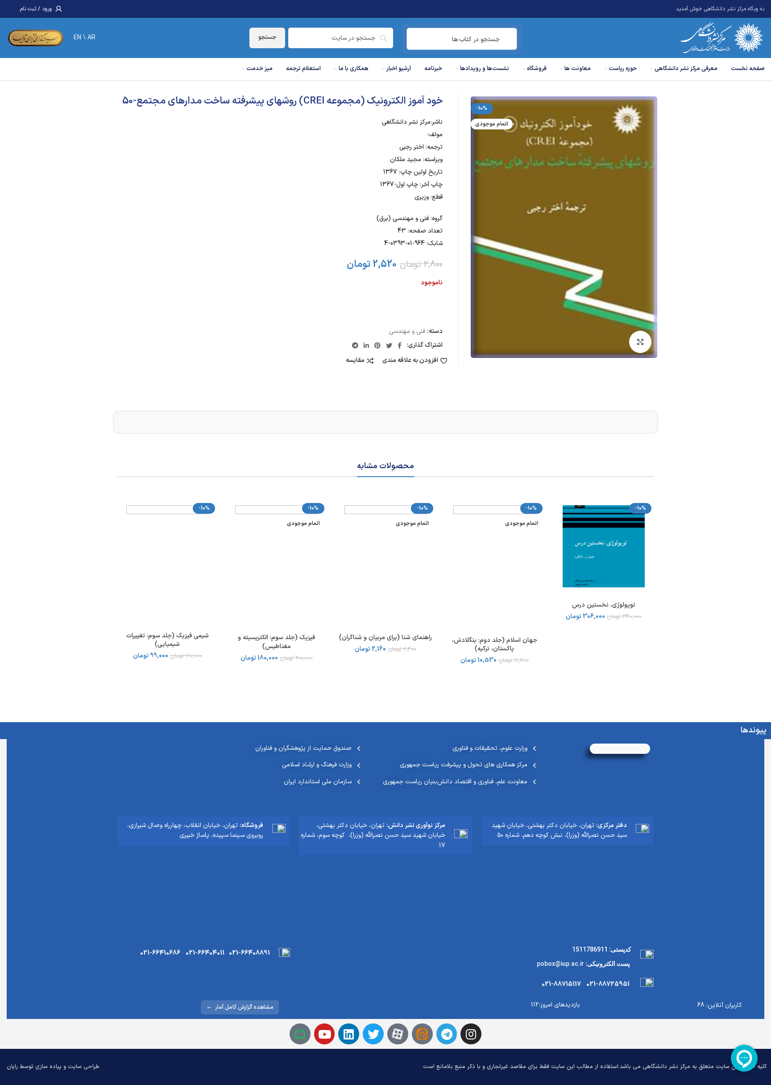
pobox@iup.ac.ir (560, 963)
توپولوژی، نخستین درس (603, 605)
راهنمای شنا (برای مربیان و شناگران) (385, 637)
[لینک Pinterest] (377, 345)
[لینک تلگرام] (355, 345)
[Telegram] (446, 1033)
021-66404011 (205, 953)
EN (77, 37)
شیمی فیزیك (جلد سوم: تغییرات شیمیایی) (167, 640)
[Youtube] (324, 1033)
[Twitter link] (389, 345)
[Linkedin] (348, 1033)
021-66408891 (249, 953)
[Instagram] (470, 1033)
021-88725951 (608, 984)
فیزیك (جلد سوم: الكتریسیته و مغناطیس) (276, 642)
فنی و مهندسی (407, 331)
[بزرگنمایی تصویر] (640, 342)
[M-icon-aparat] (397, 1033)
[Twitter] (373, 1033)
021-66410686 (160, 953)
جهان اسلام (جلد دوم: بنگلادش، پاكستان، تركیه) (494, 645)
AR (91, 37)
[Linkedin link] (366, 345)
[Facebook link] (399, 345)
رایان (12, 1066)
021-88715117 (561, 984)
